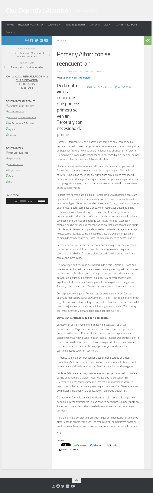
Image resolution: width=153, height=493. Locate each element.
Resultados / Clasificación (30, 24)
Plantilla (10, 24)
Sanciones (94, 24)
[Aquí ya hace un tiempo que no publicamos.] (36, 40)
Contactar (11, 32)
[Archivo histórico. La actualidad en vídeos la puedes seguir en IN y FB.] (46, 40)
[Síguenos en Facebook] (31, 40)
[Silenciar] (35, 201)
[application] (27, 201)
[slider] (42, 200)
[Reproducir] (9, 201)
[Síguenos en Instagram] (27, 40)
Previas (61, 40)
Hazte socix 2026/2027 (126, 24)
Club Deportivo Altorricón (39, 10)
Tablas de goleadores (75, 24)
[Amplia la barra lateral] (148, 40)
